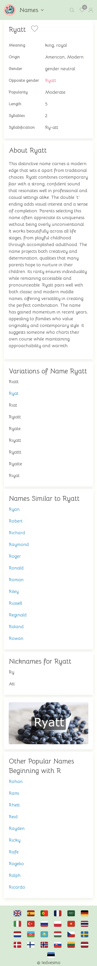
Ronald (16, 568)
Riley (14, 591)
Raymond (19, 544)
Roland (16, 626)
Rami (14, 793)
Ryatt (50, 80)
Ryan (14, 509)
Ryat (13, 393)
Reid (13, 816)
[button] (71, 10)
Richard (17, 532)
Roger (15, 556)
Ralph (15, 875)
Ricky (14, 840)
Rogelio (16, 863)
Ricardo (17, 887)
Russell (15, 603)
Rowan (16, 638)
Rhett (14, 805)
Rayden (17, 828)
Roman (16, 579)
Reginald (18, 615)
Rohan (16, 781)
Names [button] (28, 10)
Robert (16, 521)
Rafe (14, 852)
